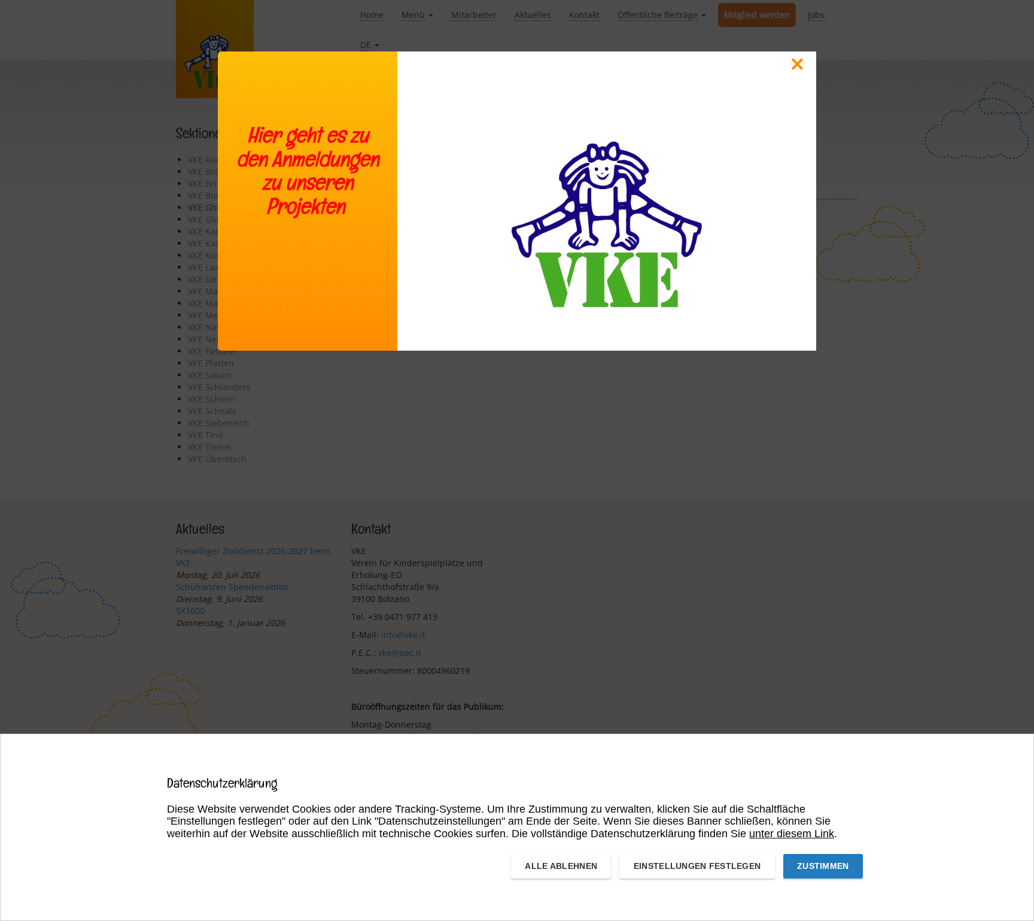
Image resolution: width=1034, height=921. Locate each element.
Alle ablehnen (561, 866)
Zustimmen (823, 866)
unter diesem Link (791, 834)
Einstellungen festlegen (697, 866)
